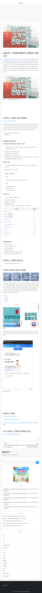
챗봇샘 (6, 295)
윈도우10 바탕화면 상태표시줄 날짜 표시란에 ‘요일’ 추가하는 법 (14, 523)
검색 (4, 460)
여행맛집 (5, 565)
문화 (4, 555)
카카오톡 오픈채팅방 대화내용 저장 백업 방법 (11, 521)
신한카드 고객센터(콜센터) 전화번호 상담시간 (12, 434)
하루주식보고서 (6, 573)
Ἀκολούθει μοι (6, 545)
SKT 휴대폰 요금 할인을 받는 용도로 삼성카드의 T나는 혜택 (15, 59)
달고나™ (24, 516)
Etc (4, 537)
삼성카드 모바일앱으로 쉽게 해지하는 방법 (11, 419)
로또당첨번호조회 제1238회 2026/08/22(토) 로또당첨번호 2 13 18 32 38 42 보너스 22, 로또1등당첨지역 (21, 490)
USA (4, 542)
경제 (3, 438)
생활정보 (5, 563)
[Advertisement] (21, 12)
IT (3, 540)
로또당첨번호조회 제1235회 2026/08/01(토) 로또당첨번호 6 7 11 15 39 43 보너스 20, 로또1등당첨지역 (20, 498)
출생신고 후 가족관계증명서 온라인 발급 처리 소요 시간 (12, 516)
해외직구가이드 (6, 576)
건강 (4, 550)
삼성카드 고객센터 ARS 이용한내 (9, 121)
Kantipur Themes (26, 591)
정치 (4, 571)
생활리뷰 (5, 560)
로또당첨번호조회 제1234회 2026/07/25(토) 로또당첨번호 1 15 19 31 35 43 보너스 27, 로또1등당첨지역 (21, 503)
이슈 (4, 568)
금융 (37, 438)
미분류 (4, 558)
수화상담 (6, 301)
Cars (4, 534)
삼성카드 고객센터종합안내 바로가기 (10, 416)
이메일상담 (7, 297)
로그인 (12, 454)
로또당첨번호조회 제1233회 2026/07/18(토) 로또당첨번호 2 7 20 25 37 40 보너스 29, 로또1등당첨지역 (20, 507)
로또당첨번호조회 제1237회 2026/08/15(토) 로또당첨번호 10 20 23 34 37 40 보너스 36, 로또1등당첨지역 (20, 494)
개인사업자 (5, 547)
